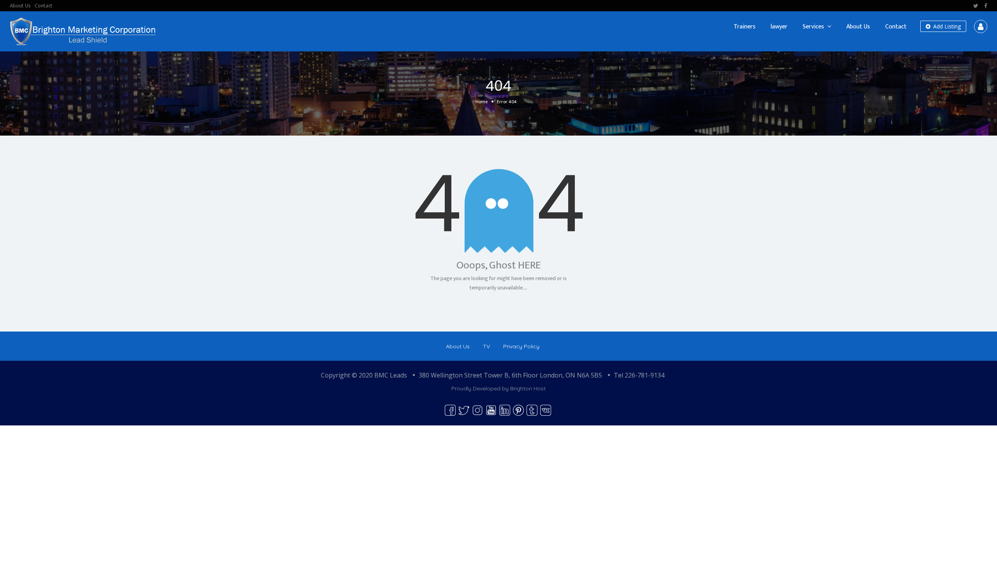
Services (813, 26)
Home (482, 102)
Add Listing (946, 26)
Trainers (745, 26)
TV (486, 346)
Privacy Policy (521, 346)
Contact (44, 5)
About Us (20, 5)
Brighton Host (528, 388)
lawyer (779, 26)
